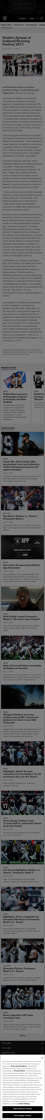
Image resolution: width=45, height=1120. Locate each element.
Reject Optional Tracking (22, 1109)
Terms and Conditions (19, 1066)
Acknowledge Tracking (22, 1115)
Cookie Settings (24, 1104)
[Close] (42, 1058)
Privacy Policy (19, 1071)
